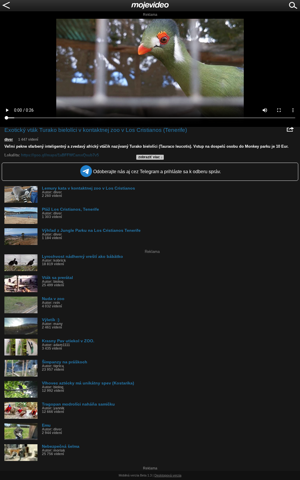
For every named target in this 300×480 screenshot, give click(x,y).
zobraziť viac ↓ (150, 157)
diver (8, 139)
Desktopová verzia (167, 475)
